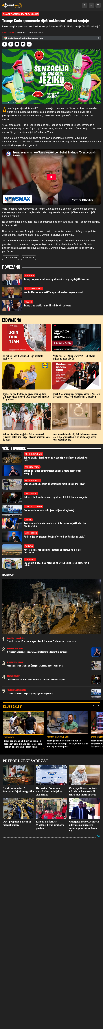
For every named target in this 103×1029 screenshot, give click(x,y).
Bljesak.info (21, 32)
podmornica (28, 276)
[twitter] (10, 44)
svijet (11, 32)
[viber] (23, 44)
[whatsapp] (16, 44)
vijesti (4, 32)
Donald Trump (10, 276)
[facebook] (4, 44)
